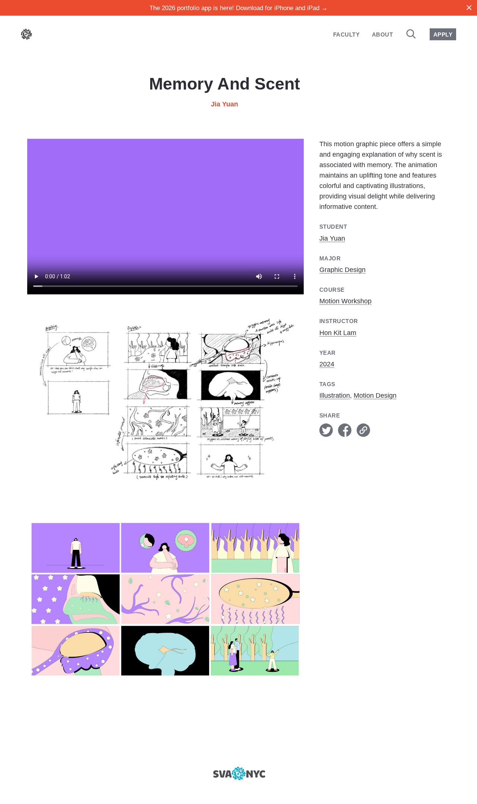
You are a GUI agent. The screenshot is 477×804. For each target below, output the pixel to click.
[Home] (26, 35)
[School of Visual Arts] (238, 773)
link (363, 430)
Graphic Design (342, 269)
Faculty (346, 34)
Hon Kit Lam (337, 333)
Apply (442, 34)
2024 (326, 364)
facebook (344, 430)
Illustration (334, 395)
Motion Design (375, 395)
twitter (326, 430)
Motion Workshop (345, 301)
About (382, 34)
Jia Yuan (224, 104)
